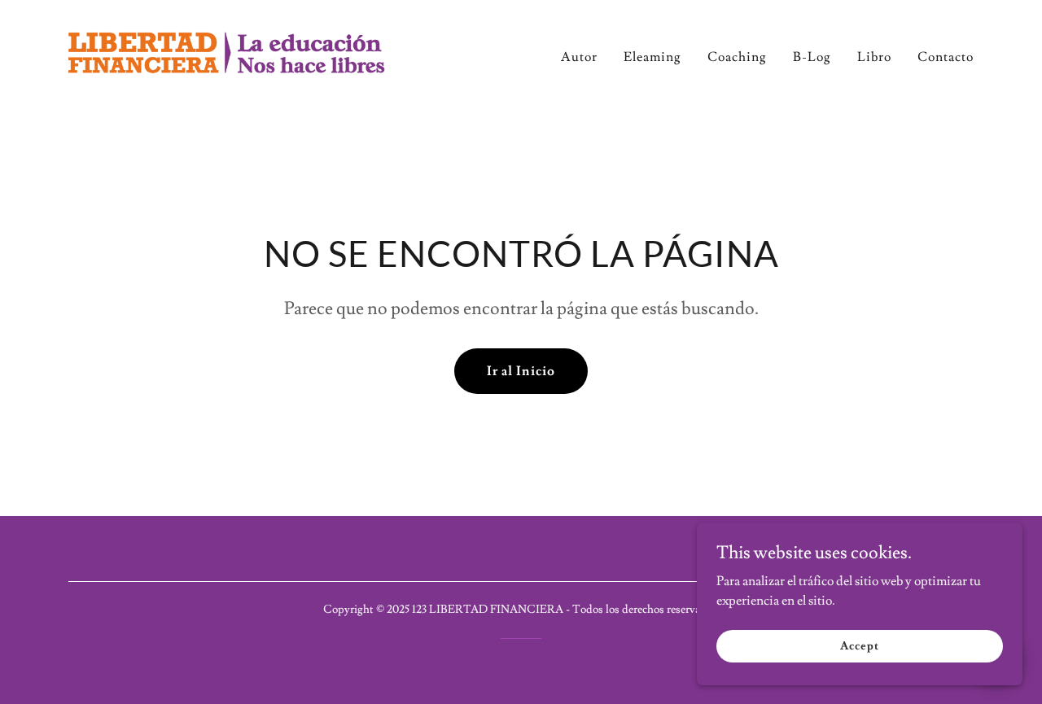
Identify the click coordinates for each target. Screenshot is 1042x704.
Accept (859, 645)
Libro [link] (874, 57)
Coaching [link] (737, 57)
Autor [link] (579, 57)
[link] (226, 51)
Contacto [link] (945, 57)
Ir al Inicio (520, 371)
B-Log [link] (812, 57)
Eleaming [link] (652, 57)
